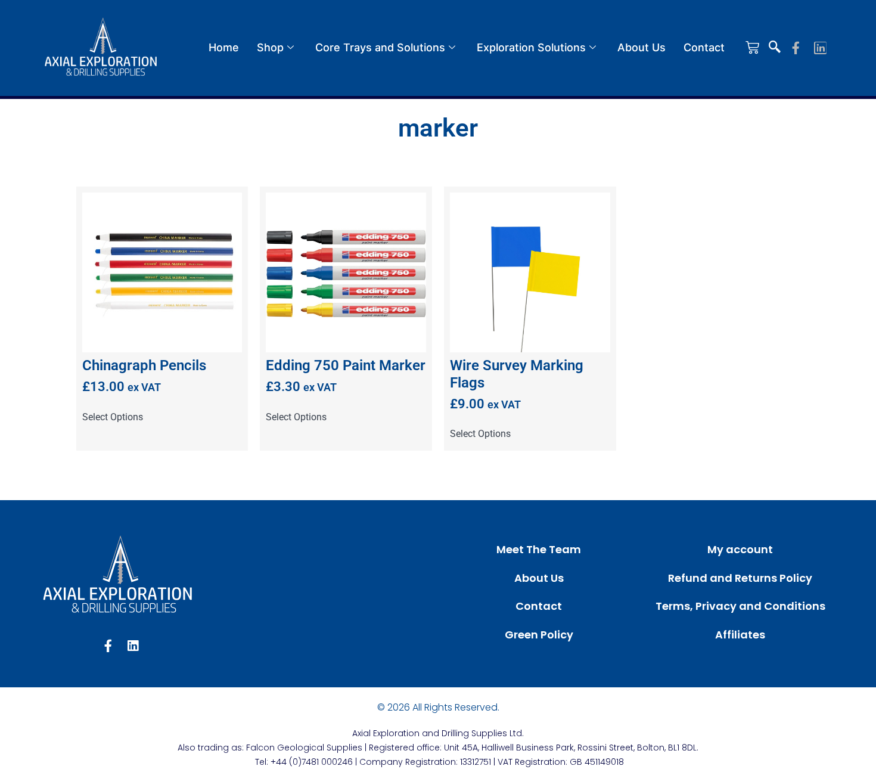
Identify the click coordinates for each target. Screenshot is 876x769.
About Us (641, 47)
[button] (775, 48)
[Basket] (752, 47)
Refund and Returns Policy (740, 577)
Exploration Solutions (531, 47)
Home (224, 47)
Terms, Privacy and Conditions (740, 606)
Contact (704, 47)
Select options (112, 417)
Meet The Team (538, 549)
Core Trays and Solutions (380, 47)
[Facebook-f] (796, 48)
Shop (270, 47)
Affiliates (740, 634)
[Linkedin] (820, 48)
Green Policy (539, 634)
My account (740, 549)
